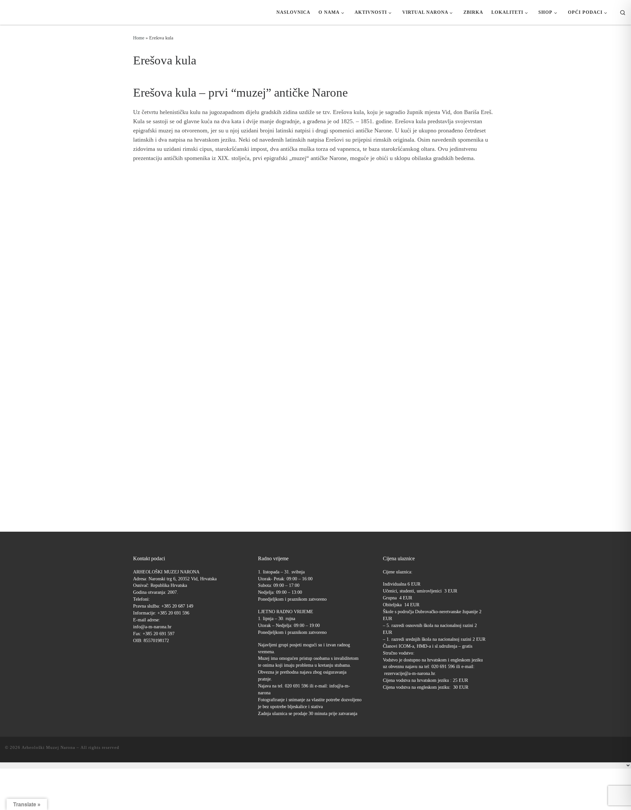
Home (138, 37)
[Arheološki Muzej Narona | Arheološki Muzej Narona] (7, 12)
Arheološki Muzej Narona (48, 747)
